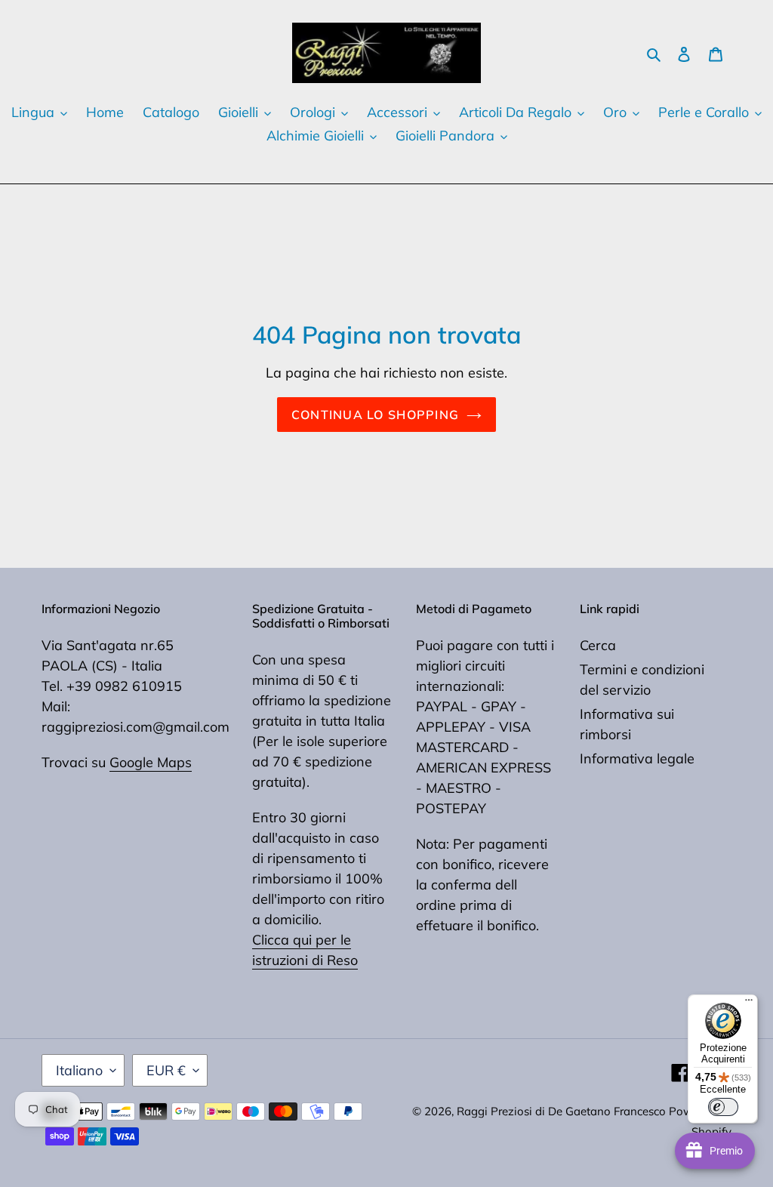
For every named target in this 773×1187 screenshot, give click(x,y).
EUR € (166, 1070)
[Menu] (749, 1003)
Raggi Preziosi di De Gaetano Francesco (563, 1111)
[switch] (723, 1107)
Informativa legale (637, 758)
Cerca (598, 645)
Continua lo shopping (375, 414)
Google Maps (150, 762)
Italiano (79, 1070)
